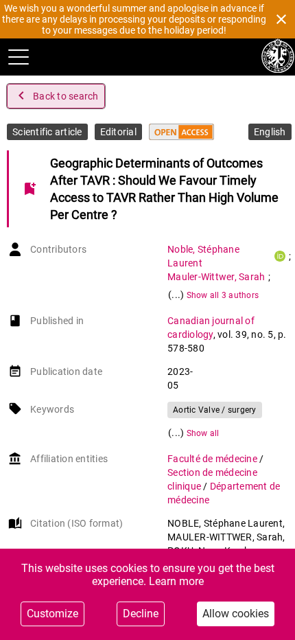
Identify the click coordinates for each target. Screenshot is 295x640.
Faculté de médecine (213, 458)
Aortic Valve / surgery (215, 410)
